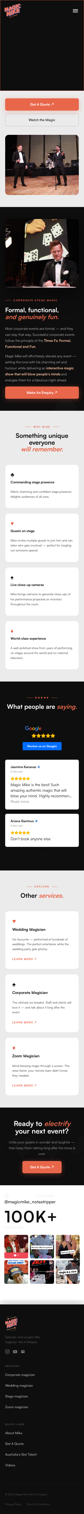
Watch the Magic (42, 120)
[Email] (23, 1352)
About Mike (13, 1433)
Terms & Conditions (38, 1504)
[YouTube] (15, 1352)
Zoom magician (16, 1407)
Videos (10, 1465)
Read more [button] (20, 801)
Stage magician (16, 1396)
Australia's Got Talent (21, 1454)
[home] (12, 10)
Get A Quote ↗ (42, 104)
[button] (75, 10)
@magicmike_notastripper (30, 1201)
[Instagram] (7, 1352)
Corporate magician (20, 1375)
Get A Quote (14, 1444)
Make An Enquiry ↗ (42, 392)
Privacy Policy (13, 1504)
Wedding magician (19, 1385)
